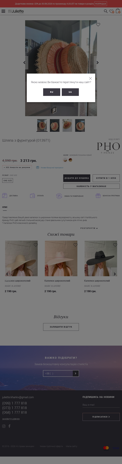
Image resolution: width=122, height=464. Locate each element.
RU (51, 92)
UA (70, 92)
